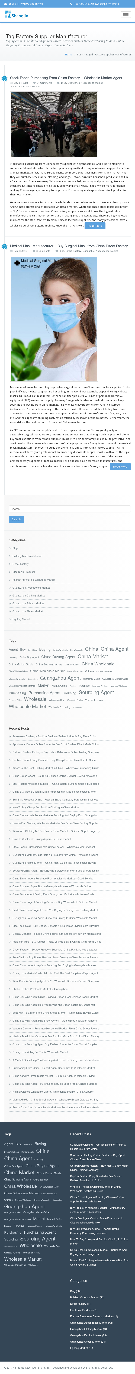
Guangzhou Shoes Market (27, 611)
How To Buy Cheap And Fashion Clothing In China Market (45, 807)
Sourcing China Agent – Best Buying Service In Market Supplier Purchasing (55, 870)
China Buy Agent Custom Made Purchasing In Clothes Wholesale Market (54, 791)
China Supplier (72, 664)
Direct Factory (73, 250)
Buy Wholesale (76, 650)
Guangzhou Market (91, 678)
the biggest (106, 211)
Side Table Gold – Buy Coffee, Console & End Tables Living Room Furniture (55, 926)
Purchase (84, 685)
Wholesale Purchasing (59, 707)
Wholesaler (77, 707)
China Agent (114, 648)
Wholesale (35, 699)
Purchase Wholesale (118, 686)
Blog (63, 82)
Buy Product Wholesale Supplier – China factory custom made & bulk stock (55, 783)
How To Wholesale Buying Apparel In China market (41, 839)
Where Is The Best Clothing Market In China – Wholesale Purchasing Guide (55, 768)
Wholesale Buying (75, 700)
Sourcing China (15, 700)
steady (55, 185)
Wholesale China (94, 700)
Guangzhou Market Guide (115, 678)
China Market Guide (21, 664)
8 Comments (43, 251)
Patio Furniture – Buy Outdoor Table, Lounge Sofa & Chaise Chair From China (56, 941)
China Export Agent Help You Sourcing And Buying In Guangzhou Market (54, 965)
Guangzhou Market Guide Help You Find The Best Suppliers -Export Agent (55, 973)
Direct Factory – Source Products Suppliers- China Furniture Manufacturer (54, 949)
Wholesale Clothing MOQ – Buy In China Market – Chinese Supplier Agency (56, 831)
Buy (23, 649)
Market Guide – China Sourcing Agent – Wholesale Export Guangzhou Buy (55, 1099)
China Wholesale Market (47, 671)
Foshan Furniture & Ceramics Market (33, 579)
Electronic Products (23, 571)
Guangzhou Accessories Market (85, 82)
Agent (13, 649)
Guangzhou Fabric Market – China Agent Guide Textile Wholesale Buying (54, 862)
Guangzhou (33, 679)
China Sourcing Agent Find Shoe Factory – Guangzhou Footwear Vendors (54, 1020)
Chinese (89, 671)
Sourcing (69, 693)
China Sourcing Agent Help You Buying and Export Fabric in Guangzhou (53, 1004)
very (27, 211)
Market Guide (59, 685)
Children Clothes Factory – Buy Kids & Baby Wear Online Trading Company (55, 752)
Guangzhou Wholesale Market (22, 685)
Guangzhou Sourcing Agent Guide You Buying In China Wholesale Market (54, 918)
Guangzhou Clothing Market (28, 595)
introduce (33, 202)
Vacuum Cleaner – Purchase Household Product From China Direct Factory (55, 1028)
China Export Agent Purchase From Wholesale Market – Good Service (52, 878)
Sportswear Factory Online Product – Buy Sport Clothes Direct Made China (55, 744)
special (21, 168)
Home (68, 54)
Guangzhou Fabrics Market (25, 86)
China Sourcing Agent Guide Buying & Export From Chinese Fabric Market (55, 997)
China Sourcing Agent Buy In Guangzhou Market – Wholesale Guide (51, 886)
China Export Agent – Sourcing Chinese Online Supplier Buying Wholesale (54, 776)
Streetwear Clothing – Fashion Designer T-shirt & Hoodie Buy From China (54, 736)
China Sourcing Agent (49, 664)
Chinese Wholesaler (17, 679)
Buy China (32, 650)
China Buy (13, 657)
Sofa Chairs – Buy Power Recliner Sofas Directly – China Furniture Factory (55, 957)
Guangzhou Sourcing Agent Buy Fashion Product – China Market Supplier (54, 1044)
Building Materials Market (26, 556)
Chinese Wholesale (104, 671)
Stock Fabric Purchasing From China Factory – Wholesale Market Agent (66, 77)
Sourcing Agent (96, 692)
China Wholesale (98, 663)
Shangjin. (92, 1367)
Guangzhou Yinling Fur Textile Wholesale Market (40, 1052)
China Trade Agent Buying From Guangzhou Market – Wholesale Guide (53, 894)
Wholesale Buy (56, 700)
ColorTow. (107, 1367)
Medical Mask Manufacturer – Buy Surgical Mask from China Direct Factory (69, 245)
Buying (45, 649)
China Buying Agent (58, 656)
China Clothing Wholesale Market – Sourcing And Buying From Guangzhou (55, 815)
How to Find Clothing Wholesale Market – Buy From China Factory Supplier (55, 823)
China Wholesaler (75, 671)
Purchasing (17, 693)
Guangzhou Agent (60, 677)
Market (43, 685)
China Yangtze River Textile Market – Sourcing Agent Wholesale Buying (53, 1076)
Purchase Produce (100, 686)
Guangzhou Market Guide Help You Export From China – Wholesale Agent (55, 854)
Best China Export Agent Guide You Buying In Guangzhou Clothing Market (55, 910)
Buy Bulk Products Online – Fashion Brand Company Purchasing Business (55, 799)
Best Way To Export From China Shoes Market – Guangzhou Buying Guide (55, 1012)
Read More (95, 225)
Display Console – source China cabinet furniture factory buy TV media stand (56, 933)
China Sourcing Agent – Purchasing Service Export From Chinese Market (54, 1083)
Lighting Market (21, 619)
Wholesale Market (27, 706)
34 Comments (44, 83)
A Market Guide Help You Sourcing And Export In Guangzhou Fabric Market (55, 1060)
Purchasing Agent (44, 692)
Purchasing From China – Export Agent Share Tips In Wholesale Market (53, 1068)
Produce (72, 686)
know (94, 211)
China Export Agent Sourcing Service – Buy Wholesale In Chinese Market (54, 902)
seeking (14, 190)
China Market (93, 656)
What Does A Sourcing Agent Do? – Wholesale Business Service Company (55, 981)
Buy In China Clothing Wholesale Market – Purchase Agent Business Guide (55, 1107)
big (113, 215)
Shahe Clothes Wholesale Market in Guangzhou (40, 989)
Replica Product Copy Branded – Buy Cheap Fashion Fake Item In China (54, 760)
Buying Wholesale (60, 650)
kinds (92, 396)
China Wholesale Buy (18, 671)
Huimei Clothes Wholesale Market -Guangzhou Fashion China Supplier (53, 1091)
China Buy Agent (29, 657)
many (44, 181)
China (91, 648)
